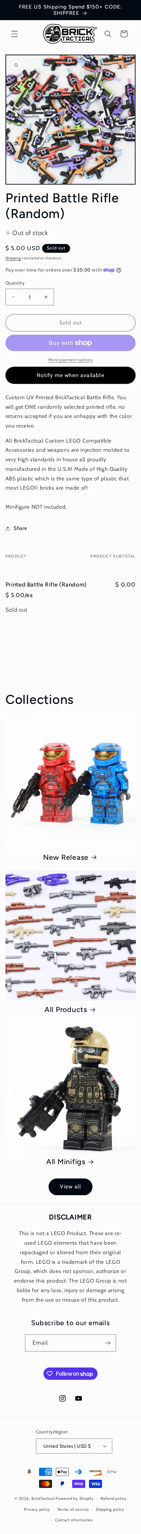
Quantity (15, 283)
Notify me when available (70, 375)
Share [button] (20, 528)
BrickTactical (43, 1498)
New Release (66, 857)
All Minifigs (66, 1161)
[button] (14, 34)
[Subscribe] (108, 1342)
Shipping (13, 258)
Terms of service (73, 1509)
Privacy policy (37, 1509)
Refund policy (114, 1498)
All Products (65, 1009)
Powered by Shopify (74, 1498)
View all (70, 1186)
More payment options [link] (70, 359)
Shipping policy (110, 1509)
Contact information (74, 1520)
